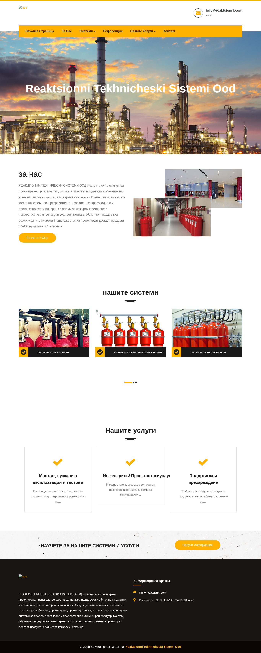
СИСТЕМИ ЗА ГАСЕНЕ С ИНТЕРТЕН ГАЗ (208, 352)
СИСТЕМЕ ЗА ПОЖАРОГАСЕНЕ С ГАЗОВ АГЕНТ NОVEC (138, 352)
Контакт (169, 31)
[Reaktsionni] (35, 580)
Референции (113, 31)
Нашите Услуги (141, 31)
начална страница (39, 31)
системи (86, 31)
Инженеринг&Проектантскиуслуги (138, 475)
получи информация (197, 545)
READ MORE (32, 323)
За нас (67, 31)
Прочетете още (37, 237)
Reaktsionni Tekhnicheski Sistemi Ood (153, 646)
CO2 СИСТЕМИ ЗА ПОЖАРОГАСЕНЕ (53, 352)
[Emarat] (35, 12)
